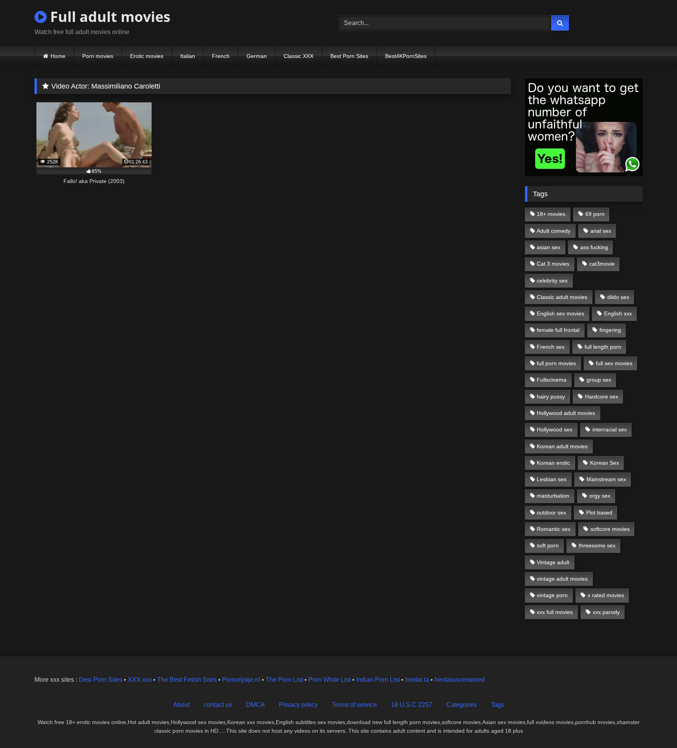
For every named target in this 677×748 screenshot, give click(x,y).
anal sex (600, 231)
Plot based (599, 512)
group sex (598, 380)
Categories (461, 704)
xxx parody (606, 612)
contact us (218, 704)
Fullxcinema (552, 380)
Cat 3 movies (553, 264)
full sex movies (614, 363)
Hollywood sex (554, 429)
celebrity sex (552, 280)
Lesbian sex (552, 479)
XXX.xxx (140, 679)
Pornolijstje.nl (241, 679)
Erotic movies (146, 56)
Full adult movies (108, 16)
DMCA (255, 704)
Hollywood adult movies (566, 413)
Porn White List (329, 679)
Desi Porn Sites (100, 679)
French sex (551, 347)
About (181, 704)
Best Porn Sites (349, 56)
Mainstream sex (606, 479)
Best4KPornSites (406, 56)
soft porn (548, 545)
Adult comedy (553, 231)
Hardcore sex (601, 396)
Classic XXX (298, 56)
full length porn (603, 347)
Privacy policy (298, 704)
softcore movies (610, 529)
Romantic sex (553, 529)
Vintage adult (553, 562)
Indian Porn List (378, 679)
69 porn (595, 214)
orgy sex (599, 496)
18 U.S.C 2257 (411, 704)
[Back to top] (652, 724)
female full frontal (558, 330)
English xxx (618, 313)
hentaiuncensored (459, 679)
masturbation (553, 496)
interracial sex (609, 429)
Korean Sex (604, 463)
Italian (187, 56)
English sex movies (560, 313)
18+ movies (551, 214)
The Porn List (284, 679)
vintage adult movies (562, 579)
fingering (610, 330)
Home (58, 56)
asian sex (548, 247)
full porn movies (556, 363)
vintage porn (552, 595)
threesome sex (597, 545)
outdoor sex (551, 512)
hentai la (417, 679)
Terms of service (354, 704)
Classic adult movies (562, 297)
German (256, 56)
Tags (497, 704)
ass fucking (594, 247)
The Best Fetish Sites (187, 679)
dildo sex (618, 297)
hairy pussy (551, 396)
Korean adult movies (562, 446)
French (221, 56)
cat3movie (602, 264)
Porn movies (97, 56)
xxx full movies (555, 612)
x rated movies (606, 595)
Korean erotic (553, 463)
